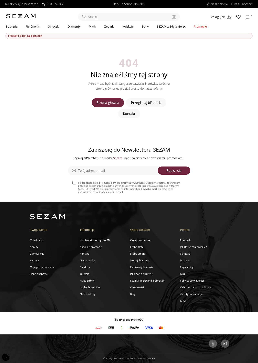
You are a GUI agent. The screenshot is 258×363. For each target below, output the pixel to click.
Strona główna (108, 102)
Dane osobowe (39, 274)
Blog (132, 294)
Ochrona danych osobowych (196, 287)
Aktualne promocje (91, 247)
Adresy (34, 247)
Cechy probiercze (140, 240)
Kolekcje (128, 26)
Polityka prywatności (192, 280)
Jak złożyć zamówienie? (193, 247)
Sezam (117, 158)
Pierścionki (32, 26)
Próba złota (137, 247)
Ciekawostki (137, 287)
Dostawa (185, 260)
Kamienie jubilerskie (141, 267)
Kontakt (247, 4)
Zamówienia (37, 253)
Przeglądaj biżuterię (146, 102)
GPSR (183, 301)
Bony (145, 26)
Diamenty (74, 26)
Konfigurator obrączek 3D (95, 240)
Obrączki (53, 26)
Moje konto (36, 240)
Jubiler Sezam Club (90, 287)
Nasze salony (87, 294)
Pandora (85, 267)
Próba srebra (138, 253)
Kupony (34, 260)
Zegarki (109, 26)
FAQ (182, 274)
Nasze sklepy (219, 4)
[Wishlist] (238, 17)
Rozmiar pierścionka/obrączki (147, 280)
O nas (235, 4)
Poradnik (185, 240)
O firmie (84, 274)
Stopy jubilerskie (139, 260)
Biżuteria (11, 26)
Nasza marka (87, 260)
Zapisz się (174, 170)
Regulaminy (186, 267)
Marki (92, 26)
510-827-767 (55, 4)
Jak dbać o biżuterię (141, 274)
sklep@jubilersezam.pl (24, 4)
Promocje (200, 26)
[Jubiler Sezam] (21, 17)
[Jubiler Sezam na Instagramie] (225, 344)
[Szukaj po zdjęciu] (174, 17)
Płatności (185, 253)
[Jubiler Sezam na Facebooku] (213, 344)
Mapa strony (87, 280)
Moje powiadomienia (42, 267)
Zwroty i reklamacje (191, 294)
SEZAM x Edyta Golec (171, 26)
